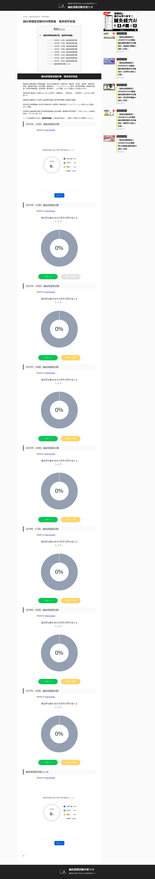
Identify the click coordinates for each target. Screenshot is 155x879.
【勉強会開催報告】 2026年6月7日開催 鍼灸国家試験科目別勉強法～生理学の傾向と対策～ (127, 69)
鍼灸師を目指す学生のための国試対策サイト (82, 873)
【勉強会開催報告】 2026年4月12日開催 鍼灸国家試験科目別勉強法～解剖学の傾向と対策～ (127, 120)
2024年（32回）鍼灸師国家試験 (63, 40)
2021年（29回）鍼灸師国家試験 (64, 49)
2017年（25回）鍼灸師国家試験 (64, 61)
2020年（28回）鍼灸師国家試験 (64, 52)
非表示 (62, 29)
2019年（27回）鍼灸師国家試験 (64, 55)
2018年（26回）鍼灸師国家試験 (64, 58)
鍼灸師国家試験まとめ (60, 64)
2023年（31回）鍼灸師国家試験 (63, 43)
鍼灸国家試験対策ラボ (80, 7)
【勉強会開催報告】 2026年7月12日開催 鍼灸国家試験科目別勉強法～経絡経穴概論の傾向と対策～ (127, 43)
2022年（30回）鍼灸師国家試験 (63, 46)
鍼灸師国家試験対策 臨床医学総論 (57, 35)
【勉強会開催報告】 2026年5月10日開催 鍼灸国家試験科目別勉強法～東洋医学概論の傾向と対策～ (127, 94)
